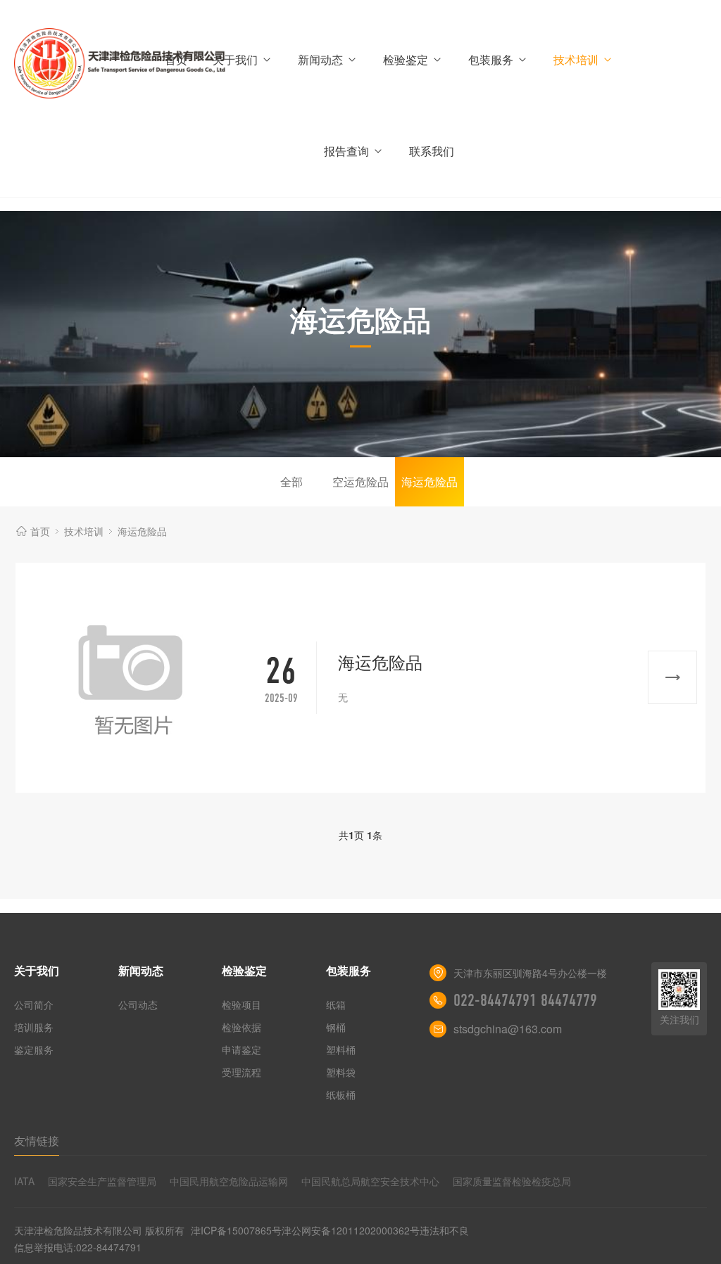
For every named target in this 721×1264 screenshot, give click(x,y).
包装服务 (490, 59)
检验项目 (241, 1004)
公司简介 (34, 1004)
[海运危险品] (130, 678)
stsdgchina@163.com (507, 1029)
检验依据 (241, 1027)
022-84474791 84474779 (525, 1000)
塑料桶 (341, 1049)
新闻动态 (320, 59)
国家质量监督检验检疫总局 (512, 1181)
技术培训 (575, 59)
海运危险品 (429, 481)
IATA (24, 1181)
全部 (291, 481)
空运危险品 (360, 481)
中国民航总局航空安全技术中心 (370, 1181)
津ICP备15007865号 (236, 1230)
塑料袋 (341, 1072)
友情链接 (36, 1140)
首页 (176, 59)
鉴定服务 (34, 1049)
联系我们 (431, 151)
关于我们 (235, 59)
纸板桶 (341, 1094)
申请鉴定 (241, 1049)
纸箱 (336, 1004)
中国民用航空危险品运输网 (229, 1181)
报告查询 (346, 151)
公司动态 (138, 1004)
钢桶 (336, 1027)
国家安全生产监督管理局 (102, 1181)
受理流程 (241, 1072)
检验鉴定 (405, 59)
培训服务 (34, 1027)
